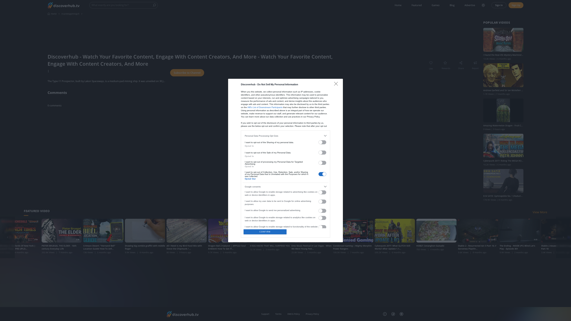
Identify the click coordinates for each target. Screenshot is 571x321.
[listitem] (285, 135)
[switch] (322, 142)
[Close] (337, 85)
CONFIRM (264, 232)
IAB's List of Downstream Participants (265, 107)
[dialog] (285, 160)
